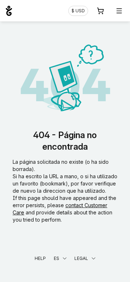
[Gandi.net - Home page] (8, 10)
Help (40, 258)
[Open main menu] (119, 10)
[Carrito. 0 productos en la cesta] (100, 10)
